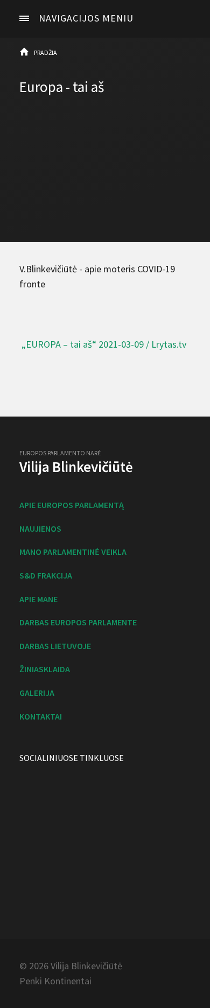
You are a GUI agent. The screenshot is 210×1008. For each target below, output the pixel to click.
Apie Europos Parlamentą (71, 504)
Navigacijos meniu (86, 18)
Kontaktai (40, 716)
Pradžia (45, 52)
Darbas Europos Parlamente (78, 622)
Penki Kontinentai (55, 981)
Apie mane (38, 599)
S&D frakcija (45, 575)
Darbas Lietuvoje (55, 645)
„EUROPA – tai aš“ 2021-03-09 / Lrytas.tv (104, 344)
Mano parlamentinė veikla (73, 551)
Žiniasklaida (44, 669)
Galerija (36, 692)
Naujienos (40, 528)
